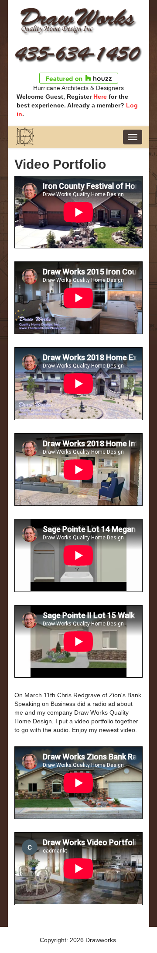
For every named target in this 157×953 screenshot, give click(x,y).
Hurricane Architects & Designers (78, 87)
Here (100, 96)
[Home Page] (78, 20)
